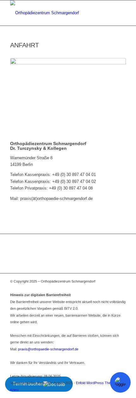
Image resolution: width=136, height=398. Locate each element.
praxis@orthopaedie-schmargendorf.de (48, 349)
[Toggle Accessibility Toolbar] (120, 382)
